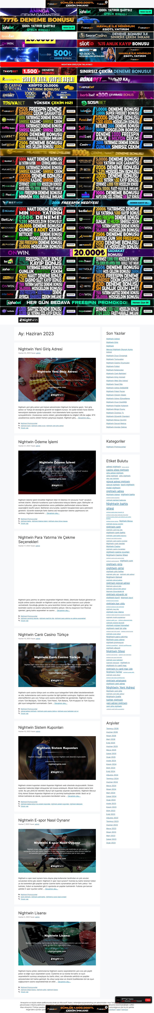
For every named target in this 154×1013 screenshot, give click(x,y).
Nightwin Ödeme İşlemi (38, 442)
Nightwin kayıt (127, 598)
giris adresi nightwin (114, 473)
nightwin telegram (76, 804)
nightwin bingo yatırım (112, 521)
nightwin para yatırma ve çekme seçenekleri (70, 618)
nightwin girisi (41, 990)
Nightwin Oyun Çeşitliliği (116, 402)
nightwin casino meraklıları (115, 549)
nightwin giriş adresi (127, 574)
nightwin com (126, 560)
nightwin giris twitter (115, 571)
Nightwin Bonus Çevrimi (116, 420)
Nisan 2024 (111, 789)
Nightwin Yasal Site (114, 384)
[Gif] (77, 153)
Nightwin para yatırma (116, 636)
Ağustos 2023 (112, 818)
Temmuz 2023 (112, 821)
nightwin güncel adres (114, 580)
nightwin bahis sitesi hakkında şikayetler (117, 515)
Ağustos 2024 (112, 775)
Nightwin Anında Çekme (116, 427)
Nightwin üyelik (113, 696)
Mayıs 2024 (111, 786)
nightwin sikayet (113, 648)
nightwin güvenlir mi (116, 594)
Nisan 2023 (111, 832)
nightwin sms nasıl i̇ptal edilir (114, 657)
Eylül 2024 (110, 771)
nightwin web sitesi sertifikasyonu (115, 677)
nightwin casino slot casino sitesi (115, 558)
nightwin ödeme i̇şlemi (40, 521)
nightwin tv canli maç (116, 665)
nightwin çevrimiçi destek (30, 618)
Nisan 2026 (111, 736)
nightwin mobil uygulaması (115, 617)
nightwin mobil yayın (111, 620)
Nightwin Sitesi (115, 651)
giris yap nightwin (112, 478)
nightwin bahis (26, 521)
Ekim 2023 (110, 811)
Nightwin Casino (113, 546)
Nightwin (110, 346)
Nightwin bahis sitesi (117, 506)
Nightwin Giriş (112, 342)
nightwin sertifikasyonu (125, 645)
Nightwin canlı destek (115, 543)
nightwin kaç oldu (115, 603)
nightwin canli (113, 526)
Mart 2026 (110, 739)
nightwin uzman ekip (128, 672)
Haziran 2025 (112, 746)
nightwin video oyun (38, 426)
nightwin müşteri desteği (115, 623)
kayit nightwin (25, 897)
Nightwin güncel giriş (113, 586)
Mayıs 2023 (111, 828)
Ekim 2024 (110, 768)
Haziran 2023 (112, 825)
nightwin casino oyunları (117, 552)
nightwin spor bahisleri (114, 660)
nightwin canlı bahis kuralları (114, 538)
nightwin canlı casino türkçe (47, 711)
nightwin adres (115, 491)
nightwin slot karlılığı (112, 654)
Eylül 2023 (110, 814)
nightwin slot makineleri (125, 654)
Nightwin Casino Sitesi (117, 555)
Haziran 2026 (112, 732)
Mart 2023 (110, 836)
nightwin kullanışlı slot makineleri (115, 606)
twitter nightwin (114, 699)
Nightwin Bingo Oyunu (115, 409)
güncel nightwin (113, 485)
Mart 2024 (110, 793)
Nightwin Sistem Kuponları (40, 727)
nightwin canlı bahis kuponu (116, 536)
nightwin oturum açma (127, 631)
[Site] (38, 111)
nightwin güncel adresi (118, 583)
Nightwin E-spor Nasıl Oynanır (44, 820)
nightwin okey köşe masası (58, 521)
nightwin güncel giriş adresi (116, 589)
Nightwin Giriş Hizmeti (115, 377)
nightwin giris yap (112, 574)
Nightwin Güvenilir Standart (118, 416)
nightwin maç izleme (115, 612)
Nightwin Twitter (114, 672)
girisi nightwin (112, 476)
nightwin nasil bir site (46, 618)
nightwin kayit (25, 426)
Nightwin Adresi (113, 339)
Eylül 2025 (110, 743)
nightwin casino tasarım (112, 561)
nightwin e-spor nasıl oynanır (56, 897)
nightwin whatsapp (116, 680)
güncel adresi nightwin (28, 711)
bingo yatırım (125, 467)
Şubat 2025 (111, 754)
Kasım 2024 (111, 764)
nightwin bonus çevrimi (114, 524)
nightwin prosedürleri (112, 645)
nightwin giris (114, 564)
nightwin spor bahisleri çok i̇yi (68, 711)
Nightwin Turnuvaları (115, 359)
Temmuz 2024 (112, 779)
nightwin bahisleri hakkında (116, 500)
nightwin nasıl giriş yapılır (113, 631)
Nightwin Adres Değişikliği (117, 388)
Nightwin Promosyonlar (29, 423)
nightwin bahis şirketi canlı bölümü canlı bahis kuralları (118, 517)
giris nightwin (124, 476)
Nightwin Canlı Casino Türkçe (43, 634)
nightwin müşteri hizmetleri (117, 625)
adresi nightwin (113, 466)
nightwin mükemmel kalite (125, 620)
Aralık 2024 (111, 761)
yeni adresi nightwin (116, 703)
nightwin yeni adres (115, 683)
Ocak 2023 (111, 843)
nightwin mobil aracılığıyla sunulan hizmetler (118, 615)
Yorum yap (24, 428)
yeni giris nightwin (114, 706)
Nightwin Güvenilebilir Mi (115, 591)
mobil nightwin (113, 488)
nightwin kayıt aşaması (112, 600)
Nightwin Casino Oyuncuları (117, 363)
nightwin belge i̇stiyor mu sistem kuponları (35, 804)
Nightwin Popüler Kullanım (117, 406)
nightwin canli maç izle (114, 530)
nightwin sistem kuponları (60, 804)
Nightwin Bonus (126, 521)
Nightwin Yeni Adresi (120, 687)
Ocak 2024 (111, 800)
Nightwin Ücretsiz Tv (115, 413)
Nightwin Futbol (113, 366)
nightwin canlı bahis (38, 897)
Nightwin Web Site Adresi (117, 381)
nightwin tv (125, 663)
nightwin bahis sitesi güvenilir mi (115, 512)
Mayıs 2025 (111, 750)
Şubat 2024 (111, 796)
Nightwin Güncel (114, 577)
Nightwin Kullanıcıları (115, 370)
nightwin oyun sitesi (113, 634)
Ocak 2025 (110, 757)
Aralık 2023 (111, 804)
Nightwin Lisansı (32, 913)
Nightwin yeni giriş (114, 691)
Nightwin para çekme (115, 640)
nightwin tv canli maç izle (119, 668)
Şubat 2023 (111, 839)
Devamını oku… (84, 418)
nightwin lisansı (52, 990)
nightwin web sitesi (113, 675)
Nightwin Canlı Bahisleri (116, 373)
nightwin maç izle (112, 609)
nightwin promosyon (115, 642)
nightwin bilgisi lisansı (28, 990)
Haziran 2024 (112, 782)
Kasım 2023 (111, 807)
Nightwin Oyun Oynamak (116, 356)
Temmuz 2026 (112, 729)
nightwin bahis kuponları (112, 497)
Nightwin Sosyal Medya (116, 423)
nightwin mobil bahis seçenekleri (115, 709)
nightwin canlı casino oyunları (116, 541)
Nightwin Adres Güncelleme (118, 398)
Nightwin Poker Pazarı (115, 391)
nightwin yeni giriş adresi (55, 426)
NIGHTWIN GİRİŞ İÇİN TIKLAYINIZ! (77, 64)
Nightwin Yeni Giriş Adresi (40, 349)
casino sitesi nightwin (117, 469)
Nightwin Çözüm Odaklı (116, 395)
